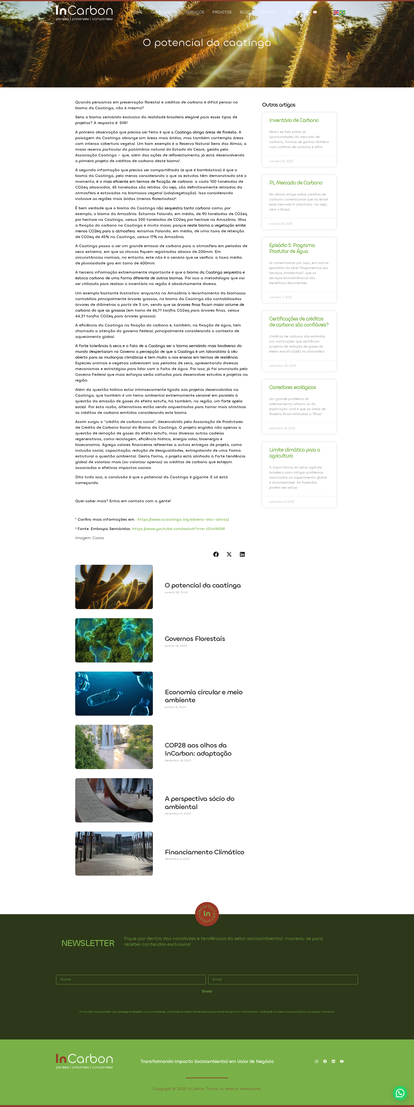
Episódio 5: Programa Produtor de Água (292, 248)
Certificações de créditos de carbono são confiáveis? (299, 321)
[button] (216, 554)
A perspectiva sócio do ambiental (199, 802)
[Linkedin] (306, 12)
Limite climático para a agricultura (294, 452)
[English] (336, 12)
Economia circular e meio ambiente (203, 696)
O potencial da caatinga (203, 585)
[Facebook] (298, 12)
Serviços (195, 12)
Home (137, 12)
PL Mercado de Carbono (295, 182)
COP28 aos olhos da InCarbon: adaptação (198, 749)
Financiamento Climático (204, 852)
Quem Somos (164, 12)
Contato (268, 12)
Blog (245, 12)
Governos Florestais (195, 638)
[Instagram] (289, 12)
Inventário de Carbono (293, 120)
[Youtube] (314, 12)
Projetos (222, 12)
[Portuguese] (342, 12)
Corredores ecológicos (292, 387)
